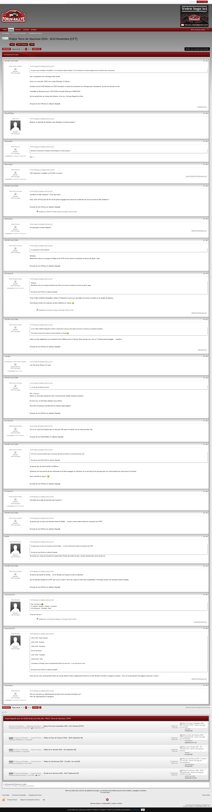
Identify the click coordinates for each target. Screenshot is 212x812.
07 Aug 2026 (188, 754)
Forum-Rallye (5, 795)
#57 (204, 566)
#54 (204, 491)
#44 (204, 164)
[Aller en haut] (107, 799)
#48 (204, 273)
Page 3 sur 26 (16, 49)
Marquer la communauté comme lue (30, 799)
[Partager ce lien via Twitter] (3, 712)
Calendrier (26, 29)
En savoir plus (135, 810)
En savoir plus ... (106, 792)
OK (143, 810)
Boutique (34, 29)
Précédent (6, 49)
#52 (204, 421)
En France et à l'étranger (16, 726)
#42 (204, 113)
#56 (204, 536)
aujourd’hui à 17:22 (191, 742)
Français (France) (12, 799)
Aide (44, 799)
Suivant (35, 49)
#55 (204, 513)
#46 (204, 219)
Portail (5, 29)
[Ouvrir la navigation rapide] (208, 29)
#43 (204, 141)
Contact (119, 803)
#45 (204, 186)
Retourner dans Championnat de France (198, 707)
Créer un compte (202, 1)
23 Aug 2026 (188, 731)
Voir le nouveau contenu (198, 29)
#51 (204, 378)
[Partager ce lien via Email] (6, 712)
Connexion (192, 1)
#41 (204, 61)
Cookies (113, 803)
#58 (204, 594)
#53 (204, 444)
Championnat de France (33, 726)
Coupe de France (36, 738)
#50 (204, 356)
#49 (204, 319)
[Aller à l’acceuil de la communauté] (13, 15)
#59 (204, 628)
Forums (11, 29)
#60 (204, 685)
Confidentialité (105, 803)
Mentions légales (95, 803)
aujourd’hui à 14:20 (191, 778)
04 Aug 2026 (188, 766)
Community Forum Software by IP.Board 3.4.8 (197, 805)
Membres (18, 29)
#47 (204, 240)
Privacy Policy (206, 795)
